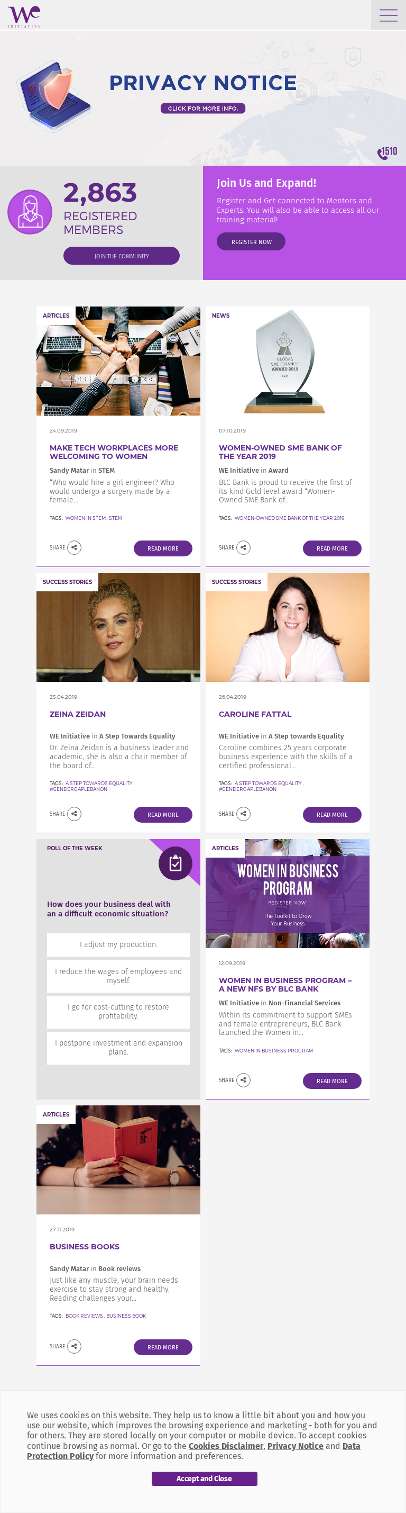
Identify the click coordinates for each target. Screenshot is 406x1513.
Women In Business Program (274, 1050)
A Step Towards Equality (99, 783)
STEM (115, 518)
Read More (163, 548)
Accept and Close (204, 1478)
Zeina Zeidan (78, 714)
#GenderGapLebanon (78, 789)
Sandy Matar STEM (82, 470)
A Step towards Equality (269, 783)
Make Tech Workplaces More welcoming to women (114, 452)
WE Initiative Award (254, 470)
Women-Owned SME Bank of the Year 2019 (280, 452)
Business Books (84, 1246)
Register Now (252, 242)
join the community (122, 256)
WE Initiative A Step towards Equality (281, 736)
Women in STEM (86, 518)
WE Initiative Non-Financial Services (279, 1003)
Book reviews (84, 1316)
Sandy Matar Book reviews (95, 1269)
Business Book (126, 1316)
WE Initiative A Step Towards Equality (113, 736)
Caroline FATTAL (255, 714)
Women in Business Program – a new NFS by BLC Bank (285, 985)
